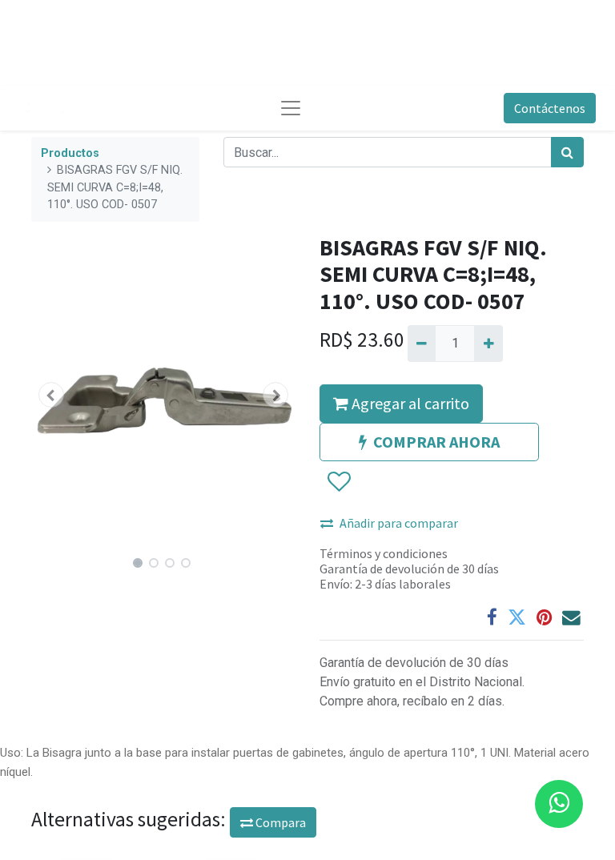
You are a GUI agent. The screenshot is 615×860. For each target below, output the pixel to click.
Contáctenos (549, 108)
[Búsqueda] (567, 152)
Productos (70, 153)
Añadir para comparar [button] (399, 523)
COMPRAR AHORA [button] (436, 442)
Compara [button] (279, 822)
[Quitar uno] (422, 343)
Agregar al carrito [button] (408, 403)
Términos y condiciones (384, 553)
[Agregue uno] (488, 343)
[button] (51, 395)
